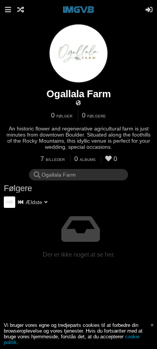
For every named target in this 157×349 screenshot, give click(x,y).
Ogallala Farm (78, 94)
